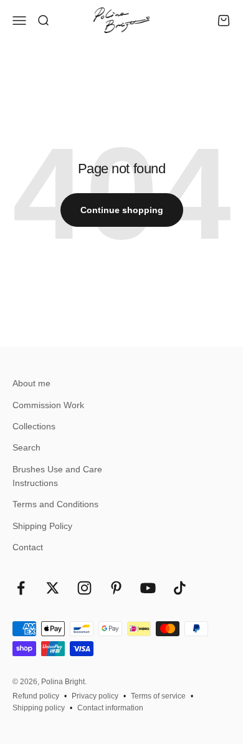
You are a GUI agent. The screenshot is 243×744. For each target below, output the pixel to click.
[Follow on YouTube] (148, 587)
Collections (33, 426)
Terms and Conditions (55, 504)
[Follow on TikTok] (179, 587)
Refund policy (35, 696)
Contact (27, 547)
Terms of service (158, 696)
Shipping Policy (42, 526)
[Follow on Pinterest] (116, 587)
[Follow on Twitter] (52, 587)
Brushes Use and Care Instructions (57, 476)
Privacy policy (95, 696)
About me (31, 383)
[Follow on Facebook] (20, 587)
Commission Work (48, 405)
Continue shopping (121, 210)
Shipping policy (38, 707)
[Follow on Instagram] (84, 587)
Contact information (110, 707)
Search (26, 447)
